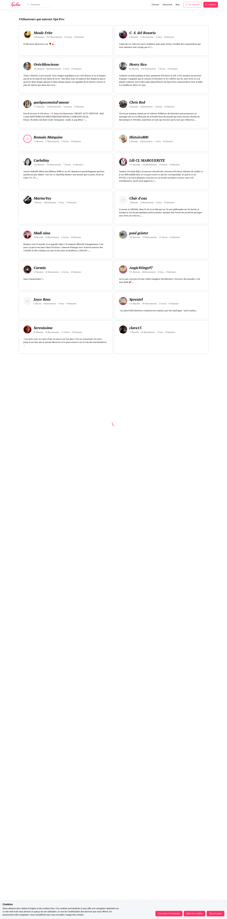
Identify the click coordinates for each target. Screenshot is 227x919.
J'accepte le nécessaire (169, 913)
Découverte (167, 5)
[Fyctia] (16, 5)
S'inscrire (212, 5)
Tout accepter (215, 913)
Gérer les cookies (194, 913)
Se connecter (194, 5)
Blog (177, 5)
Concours (155, 5)
